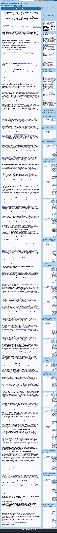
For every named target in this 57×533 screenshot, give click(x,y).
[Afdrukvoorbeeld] (40, 27)
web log (49, 0)
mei (16, 5)
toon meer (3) (46, 315)
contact (52, 0)
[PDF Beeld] (38, 27)
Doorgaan (26, 531)
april (21, 4)
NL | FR (34, 26)
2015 (25, 4)
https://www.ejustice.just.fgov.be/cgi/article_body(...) (18, 26)
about (46, 0)
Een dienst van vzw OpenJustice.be (21, 9)
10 (18, 4)
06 (14, 5)
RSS (43, 0)
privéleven (40, 0)
